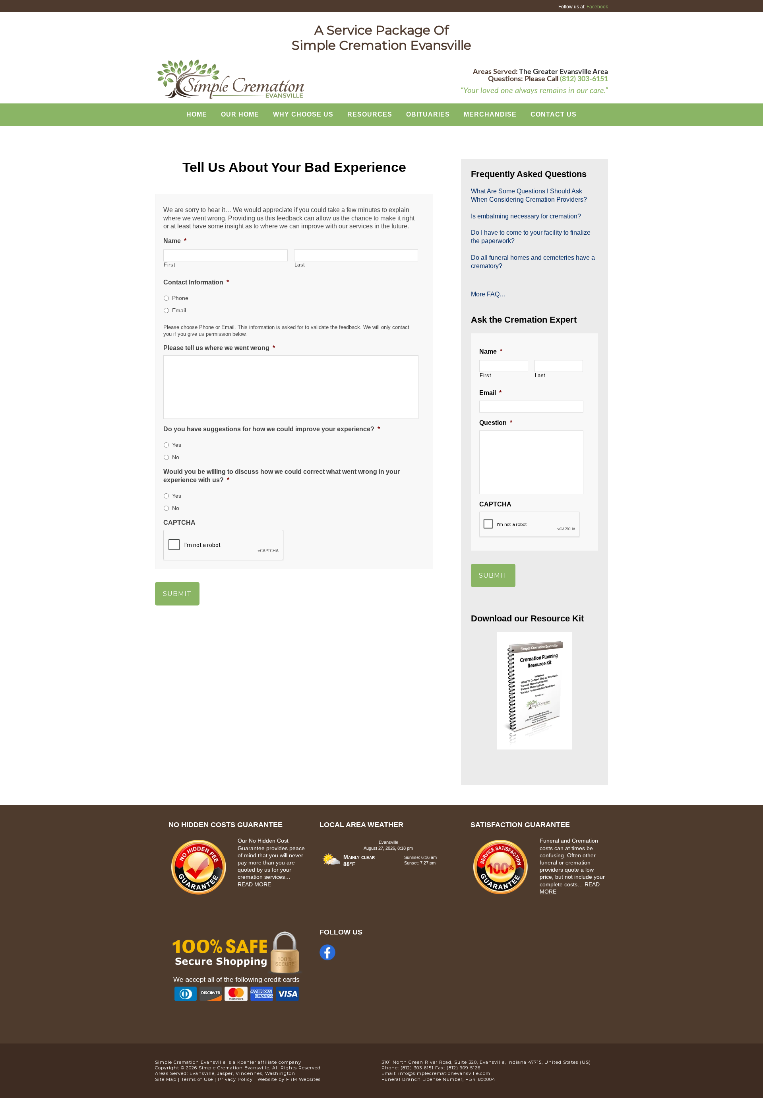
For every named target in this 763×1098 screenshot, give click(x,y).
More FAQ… (488, 294)
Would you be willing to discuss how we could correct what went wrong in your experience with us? (281, 475)
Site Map (165, 1079)
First (169, 265)
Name (174, 241)
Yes (176, 445)
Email (179, 310)
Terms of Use (197, 1079)
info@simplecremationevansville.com (444, 1073)
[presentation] (529, 524)
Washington (280, 1073)
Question (495, 422)
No (175, 457)
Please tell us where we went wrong (219, 348)
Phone (180, 298)
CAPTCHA (179, 522)
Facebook (597, 7)
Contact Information (196, 282)
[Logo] (230, 97)
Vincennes (249, 1073)
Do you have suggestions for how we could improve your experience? (271, 429)
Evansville (202, 1073)
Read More (254, 884)
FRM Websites (303, 1079)
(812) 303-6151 (584, 79)
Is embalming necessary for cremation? (526, 216)
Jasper (225, 1073)
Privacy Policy (235, 1079)
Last (300, 265)
